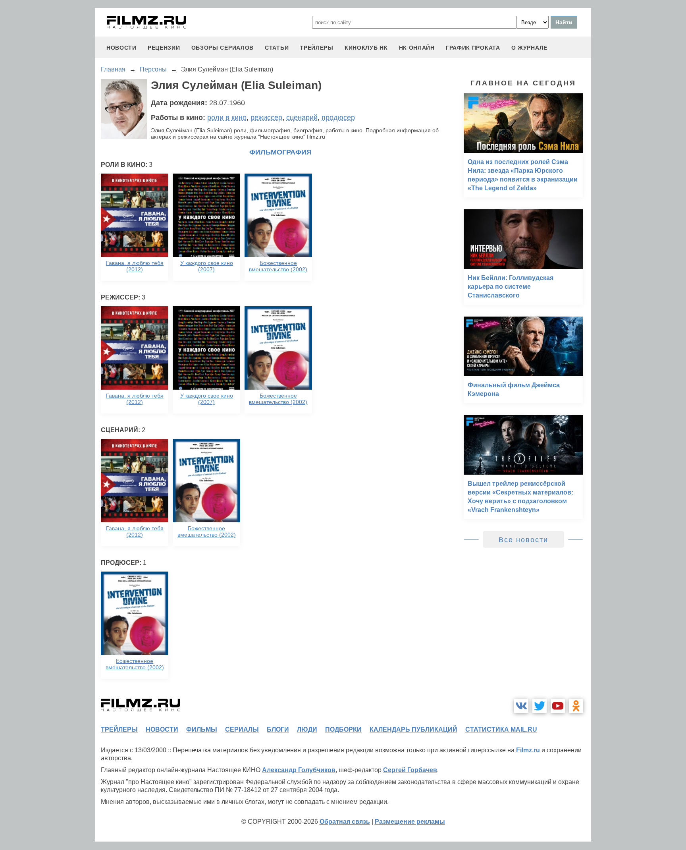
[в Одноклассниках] (576, 706)
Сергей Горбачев (410, 770)
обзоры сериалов (222, 47)
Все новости (523, 540)
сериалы (242, 729)
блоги (278, 729)
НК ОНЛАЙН (417, 47)
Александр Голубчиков (298, 770)
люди (307, 729)
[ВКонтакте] (521, 706)
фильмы (201, 729)
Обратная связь (345, 821)
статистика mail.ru (501, 729)
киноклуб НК (366, 47)
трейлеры (316, 47)
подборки (343, 729)
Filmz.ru (528, 750)
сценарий (302, 118)
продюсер (338, 118)
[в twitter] (539, 706)
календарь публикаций (413, 729)
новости (121, 47)
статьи (277, 47)
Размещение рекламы (410, 821)
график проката (473, 47)
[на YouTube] (558, 706)
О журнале (529, 47)
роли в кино (227, 118)
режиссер (266, 118)
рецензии (164, 47)
